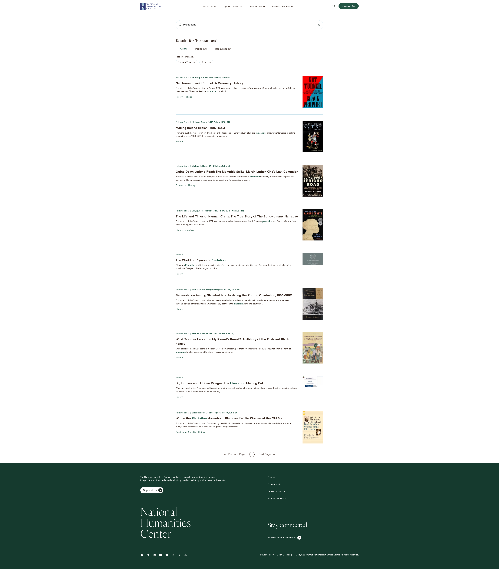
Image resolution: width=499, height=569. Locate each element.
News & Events (281, 6)
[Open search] (333, 6)
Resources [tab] (223, 49)
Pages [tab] (201, 49)
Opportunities (231, 6)
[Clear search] (319, 25)
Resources (256, 6)
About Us (207, 6)
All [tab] (183, 49)
